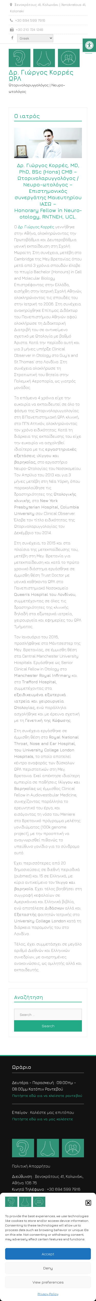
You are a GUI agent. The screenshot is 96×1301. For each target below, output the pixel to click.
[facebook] (12, 37)
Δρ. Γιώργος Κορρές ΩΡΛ (41, 75)
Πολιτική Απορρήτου (31, 1166)
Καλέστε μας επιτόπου (43, 1115)
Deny (48, 1268)
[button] (89, 45)
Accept (48, 1254)
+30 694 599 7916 (63, 1189)
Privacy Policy (48, 1294)
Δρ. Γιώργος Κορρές (36, 226)
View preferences (48, 1282)
